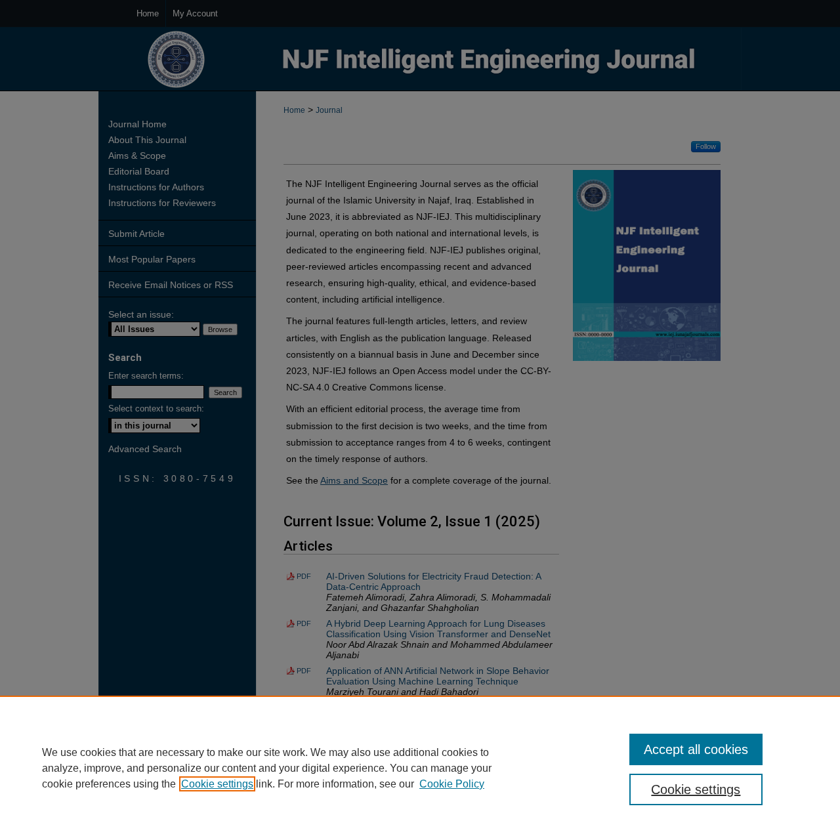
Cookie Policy (451, 783)
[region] (420, 768)
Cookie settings (217, 783)
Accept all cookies (696, 749)
